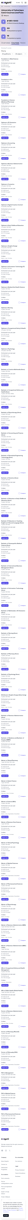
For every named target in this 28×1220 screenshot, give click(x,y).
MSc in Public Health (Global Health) (12, 990)
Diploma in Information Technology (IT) (13, 266)
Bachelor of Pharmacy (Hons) (10, 654)
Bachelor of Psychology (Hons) (10, 674)
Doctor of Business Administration (11, 1011)
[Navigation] (25, 2)
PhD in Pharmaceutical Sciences (10, 1114)
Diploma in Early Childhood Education (12, 225)
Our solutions (18, 1161)
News (22, 43)
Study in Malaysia (5, 1196)
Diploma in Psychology (8, 349)
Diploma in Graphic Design (9, 246)
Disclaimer (17, 1176)
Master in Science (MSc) (8, 801)
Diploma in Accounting (8, 143)
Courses (15, 43)
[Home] (2, 6)
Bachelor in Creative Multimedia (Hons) (13, 369)
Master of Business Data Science (11, 822)
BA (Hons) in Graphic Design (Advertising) (13, 695)
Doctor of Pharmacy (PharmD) (10, 1031)
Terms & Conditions (20, 1173)
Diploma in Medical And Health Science (13, 287)
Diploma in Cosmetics (7, 184)
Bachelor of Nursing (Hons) (9, 633)
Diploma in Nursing (7, 307)
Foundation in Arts (6, 79)
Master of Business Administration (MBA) (13, 925)
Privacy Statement (12, 1210)
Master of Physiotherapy (8, 904)
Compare (23, 74)
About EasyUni (5, 1161)
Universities (7, 6)
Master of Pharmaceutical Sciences (12, 884)
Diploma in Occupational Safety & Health (13, 328)
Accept (6, 1215)
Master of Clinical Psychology (10, 842)
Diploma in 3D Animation (8, 122)
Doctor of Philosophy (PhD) (9, 1052)
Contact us (4, 1164)
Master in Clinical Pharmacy (9, 760)
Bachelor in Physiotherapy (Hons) (11, 412)
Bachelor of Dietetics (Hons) (9, 478)
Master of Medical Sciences (9, 863)
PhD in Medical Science (8, 1093)
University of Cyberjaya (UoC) (19, 6)
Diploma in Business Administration (11, 163)
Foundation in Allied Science (9, 59)
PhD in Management (7, 1073)
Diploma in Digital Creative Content (12, 205)
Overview (5, 43)
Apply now (5, 74)
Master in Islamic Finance (8, 781)
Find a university (5, 1178)
